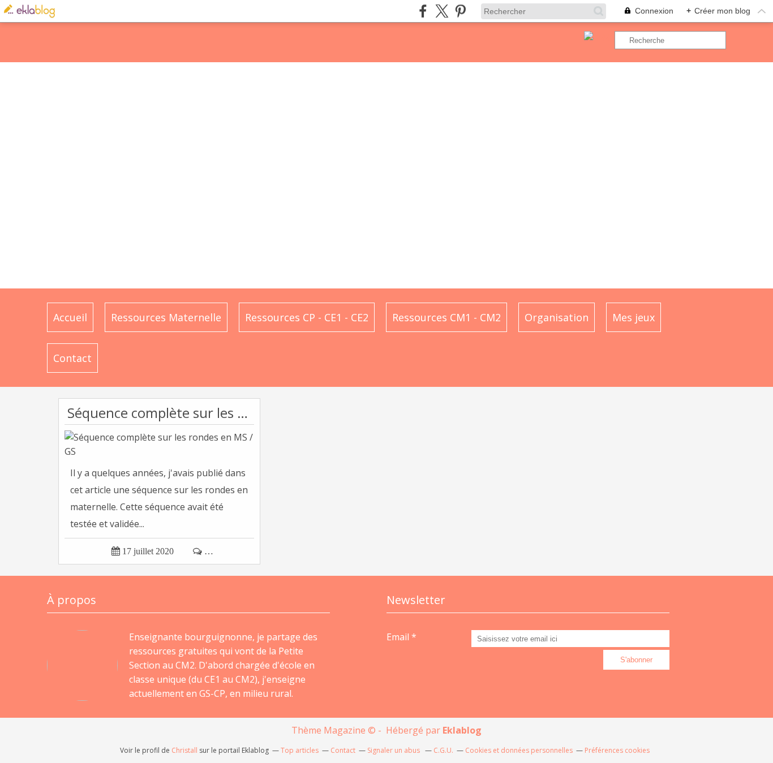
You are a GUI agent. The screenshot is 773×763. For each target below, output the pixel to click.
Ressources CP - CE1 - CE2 (306, 317)
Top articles (300, 750)
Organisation (557, 317)
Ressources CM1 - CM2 (446, 317)
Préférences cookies (617, 750)
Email (397, 637)
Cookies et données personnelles (519, 750)
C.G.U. (443, 750)
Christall (184, 750)
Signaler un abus (394, 750)
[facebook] (423, 11)
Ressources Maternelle (166, 317)
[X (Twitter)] (442, 11)
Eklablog (462, 730)
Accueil (70, 317)
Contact (72, 358)
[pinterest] (460, 11)
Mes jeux (633, 317)
